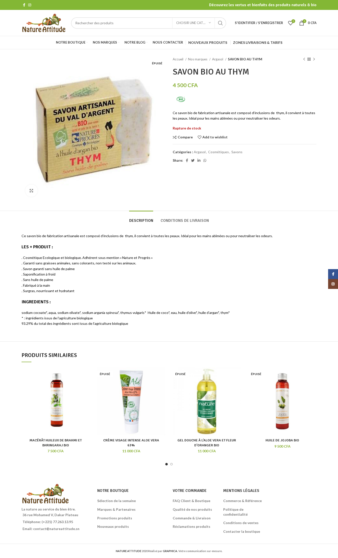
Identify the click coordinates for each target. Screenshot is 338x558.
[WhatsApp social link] (205, 160)
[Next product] (314, 59)
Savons (236, 152)
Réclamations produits (191, 526)
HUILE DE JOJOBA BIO (282, 440)
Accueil (178, 59)
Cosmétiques (218, 152)
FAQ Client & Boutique (191, 501)
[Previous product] (304, 59)
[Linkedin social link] (199, 160)
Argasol (218, 59)
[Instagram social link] (30, 5)
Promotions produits (114, 518)
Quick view (76, 384)
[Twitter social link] (193, 160)
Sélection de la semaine (116, 501)
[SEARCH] (220, 23)
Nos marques (198, 59)
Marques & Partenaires (116, 509)
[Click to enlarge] (31, 190)
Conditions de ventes (241, 523)
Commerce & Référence (242, 501)
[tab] (141, 218)
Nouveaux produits (113, 526)
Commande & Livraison (192, 518)
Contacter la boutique (241, 531)
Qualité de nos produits (192, 509)
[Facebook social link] (24, 5)
